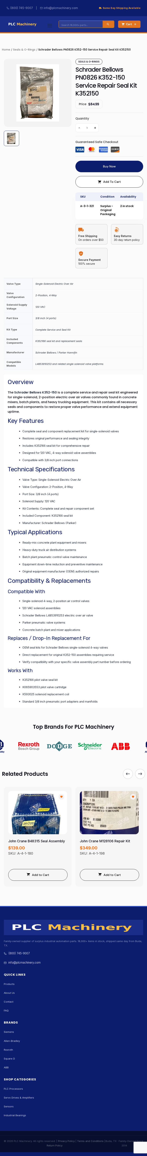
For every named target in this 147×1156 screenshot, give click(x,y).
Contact (8, 1001)
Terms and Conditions (90, 1141)
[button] (128, 774)
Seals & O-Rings (24, 49)
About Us (9, 992)
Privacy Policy (66, 1141)
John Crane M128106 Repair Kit (105, 841)
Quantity (82, 119)
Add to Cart (40, 875)
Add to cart (112, 182)
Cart (131, 24)
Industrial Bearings (15, 1115)
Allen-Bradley (12, 1040)
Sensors (9, 1106)
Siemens (9, 1031)
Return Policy (54, 1145)
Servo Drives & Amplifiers (19, 1097)
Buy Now (109, 166)
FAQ (6, 1010)
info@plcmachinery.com (61, 8)
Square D (9, 1058)
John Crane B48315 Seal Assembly (36, 841)
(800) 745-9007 (21, 8)
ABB (6, 1067)
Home (6, 49)
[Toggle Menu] (50, 24)
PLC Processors (13, 1088)
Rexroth (8, 1049)
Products (9, 984)
